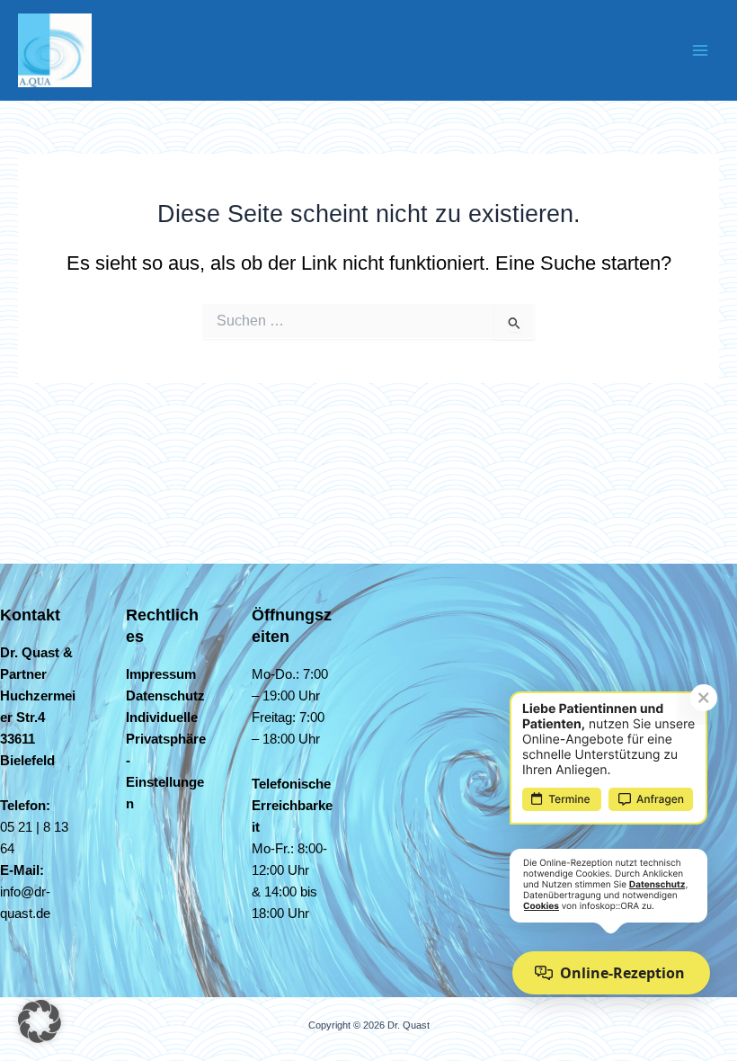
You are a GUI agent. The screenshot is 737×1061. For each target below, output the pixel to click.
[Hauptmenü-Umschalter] (700, 50)
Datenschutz (165, 696)
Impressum (161, 674)
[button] (39, 1021)
